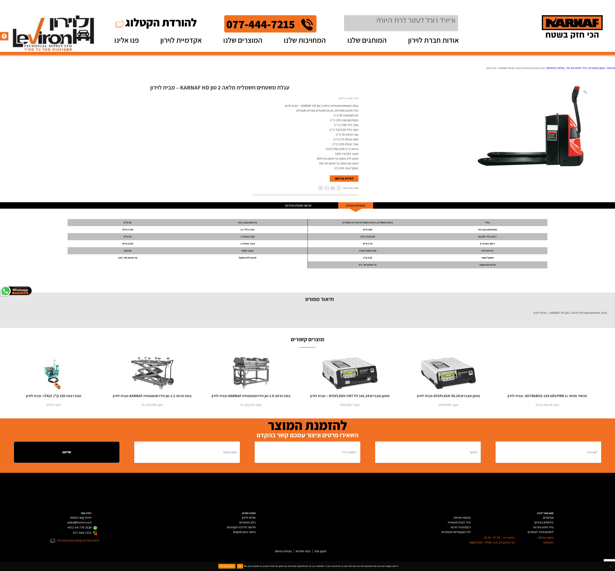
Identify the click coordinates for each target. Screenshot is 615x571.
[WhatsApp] (321, 188)
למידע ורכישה (344, 178)
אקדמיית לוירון (181, 40)
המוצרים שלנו (242, 40)
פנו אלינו (126, 40)
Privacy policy (227, 566)
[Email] (327, 188)
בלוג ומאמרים (247, 522)
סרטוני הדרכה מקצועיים (241, 527)
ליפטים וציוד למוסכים (541, 532)
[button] (4, 36)
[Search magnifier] (456, 20)
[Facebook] (339, 188)
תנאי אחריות (302, 551)
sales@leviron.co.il (79, 522)
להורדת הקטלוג (161, 22)
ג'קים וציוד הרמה (461, 527)
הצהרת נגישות (283, 551)
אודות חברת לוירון (433, 40)
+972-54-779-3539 (79, 527)
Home (611, 68)
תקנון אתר (320, 551)
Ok (240, 566)
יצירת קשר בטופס (80, 517)
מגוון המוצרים (597, 68)
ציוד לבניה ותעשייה (459, 522)
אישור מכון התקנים (244, 532)
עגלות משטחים (556, 68)
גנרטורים (548, 517)
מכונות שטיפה (462, 517)
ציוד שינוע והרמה (576, 68)
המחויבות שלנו (305, 40)
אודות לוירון (249, 517)
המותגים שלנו (367, 40)
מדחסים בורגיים (544, 522)
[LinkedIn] (333, 188)
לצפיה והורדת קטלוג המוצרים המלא (78, 540)
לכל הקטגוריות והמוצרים (456, 532)
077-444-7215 (260, 23)
